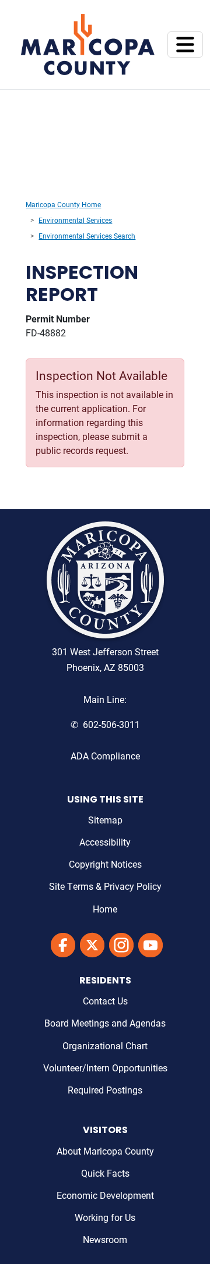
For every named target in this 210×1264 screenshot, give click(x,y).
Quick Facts (105, 1173)
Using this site (105, 800)
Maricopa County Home (63, 204)
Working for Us (105, 1217)
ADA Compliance (105, 756)
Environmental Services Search (86, 235)
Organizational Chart (105, 1045)
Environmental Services (75, 220)
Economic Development (105, 1195)
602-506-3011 (111, 724)
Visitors (105, 1130)
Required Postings (105, 1090)
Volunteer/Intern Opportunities (105, 1067)
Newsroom (105, 1239)
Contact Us (105, 1001)
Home (105, 909)
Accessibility (105, 842)
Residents (105, 981)
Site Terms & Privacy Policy (105, 886)
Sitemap (105, 820)
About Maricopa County (105, 1151)
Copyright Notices (105, 864)
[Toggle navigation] (185, 44)
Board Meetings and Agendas (105, 1023)
